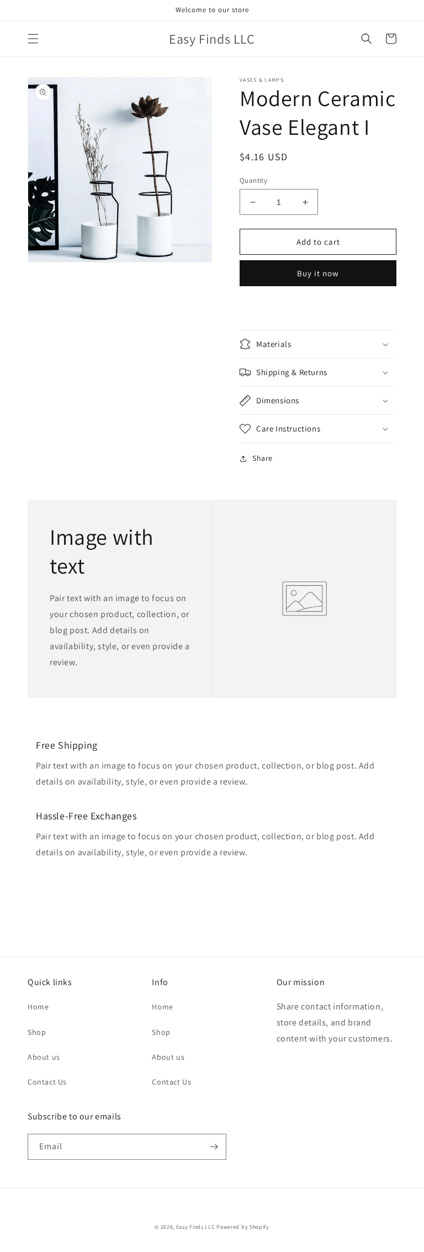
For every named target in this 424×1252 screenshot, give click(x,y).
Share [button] (262, 458)
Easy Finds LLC (195, 1226)
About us (44, 1057)
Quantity (253, 180)
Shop (37, 1032)
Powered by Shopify (242, 1226)
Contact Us (47, 1082)
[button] (33, 39)
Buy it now (318, 273)
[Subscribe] (214, 1147)
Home (38, 1007)
